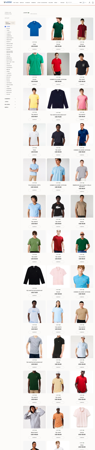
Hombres (10, 98)
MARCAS (22, 2)
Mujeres (10, 104)
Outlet (7, 18)
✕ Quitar (12, 23)
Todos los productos (8, 13)
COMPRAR (34, 49)
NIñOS (55, 2)
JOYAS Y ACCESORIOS (42, 2)
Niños (10, 107)
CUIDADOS (27, 2)
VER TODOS (15, 2)
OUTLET (62, 2)
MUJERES (51, 2)
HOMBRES (33, 2)
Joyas (10, 101)
